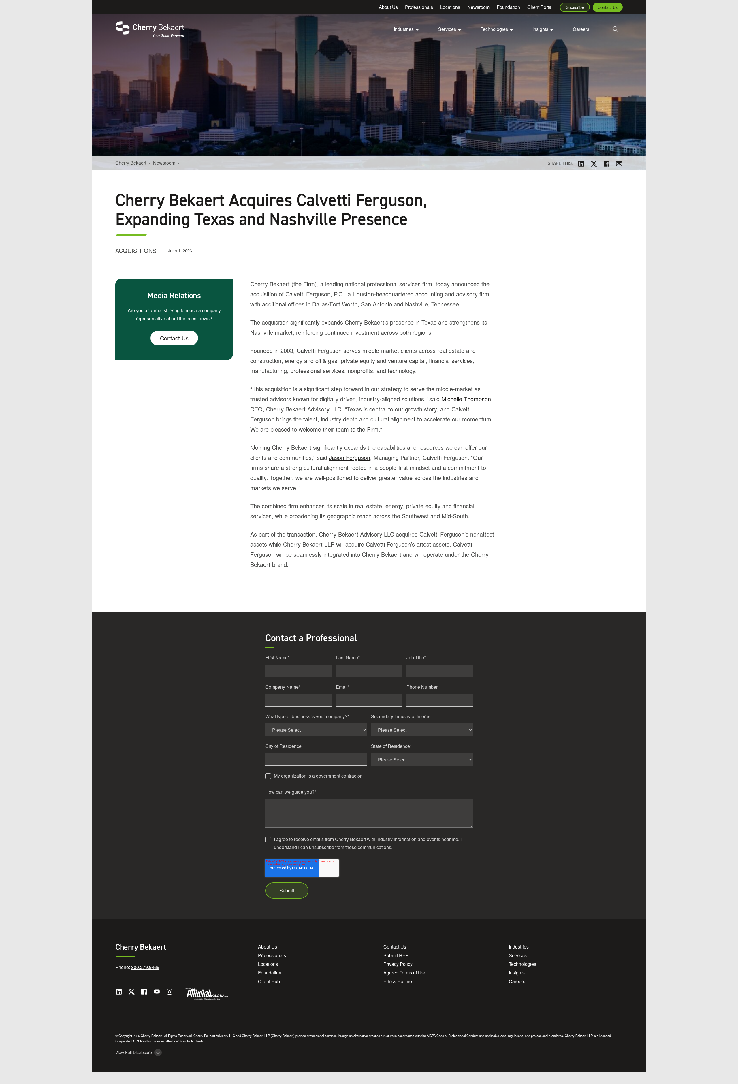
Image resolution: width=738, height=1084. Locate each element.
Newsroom (478, 7)
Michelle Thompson (466, 399)
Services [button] (447, 29)
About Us (388, 7)
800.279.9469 (145, 967)
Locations (450, 7)
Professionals (419, 7)
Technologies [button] (494, 29)
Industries (519, 946)
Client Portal (540, 7)
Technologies (522, 964)
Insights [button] (540, 29)
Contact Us (608, 7)
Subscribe (575, 7)
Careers (581, 29)
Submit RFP (395, 955)
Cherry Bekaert (130, 162)
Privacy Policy (398, 964)
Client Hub (269, 981)
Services (518, 955)
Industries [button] (404, 29)
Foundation (508, 7)
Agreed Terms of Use (404, 972)
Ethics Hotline (397, 981)
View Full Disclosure (133, 1052)
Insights (517, 972)
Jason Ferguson (349, 457)
